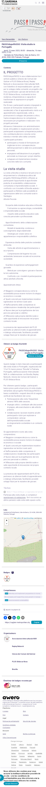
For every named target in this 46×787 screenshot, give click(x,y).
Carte (4, 734)
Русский (32, 747)
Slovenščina (15, 750)
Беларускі (32, 762)
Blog (24, 711)
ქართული (31, 756)
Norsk (36, 759)
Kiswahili (28, 765)
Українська (25, 750)
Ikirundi (13, 768)
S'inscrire (23, 61)
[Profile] (39, 2)
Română (13, 756)
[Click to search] (36, 2)
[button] (23, 537)
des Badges (23, 39)
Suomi (39, 756)
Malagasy (37, 765)
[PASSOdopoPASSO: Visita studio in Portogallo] (7, 578)
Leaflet (18, 518)
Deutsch (29, 744)
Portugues (14, 759)
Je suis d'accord (11, 784)
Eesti (36, 744)
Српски (13, 762)
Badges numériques (29, 734)
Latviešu (30, 753)
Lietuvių (21, 744)
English (13, 744)
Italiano (34, 750)
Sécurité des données (29, 721)
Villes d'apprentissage (9, 737)
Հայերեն (39, 753)
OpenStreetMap (28, 518)
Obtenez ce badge (35, 356)
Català (41, 762)
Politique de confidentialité (11, 721)
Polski (21, 765)
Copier (36, 622)
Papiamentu (22, 762)
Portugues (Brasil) (26, 759)
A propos (5, 711)
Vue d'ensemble (8, 39)
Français (22, 756)
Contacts (26, 715)
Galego (13, 753)
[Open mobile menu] (43, 3)
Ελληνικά (21, 753)
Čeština (13, 765)
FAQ (4, 715)
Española (14, 747)
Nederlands (23, 747)
